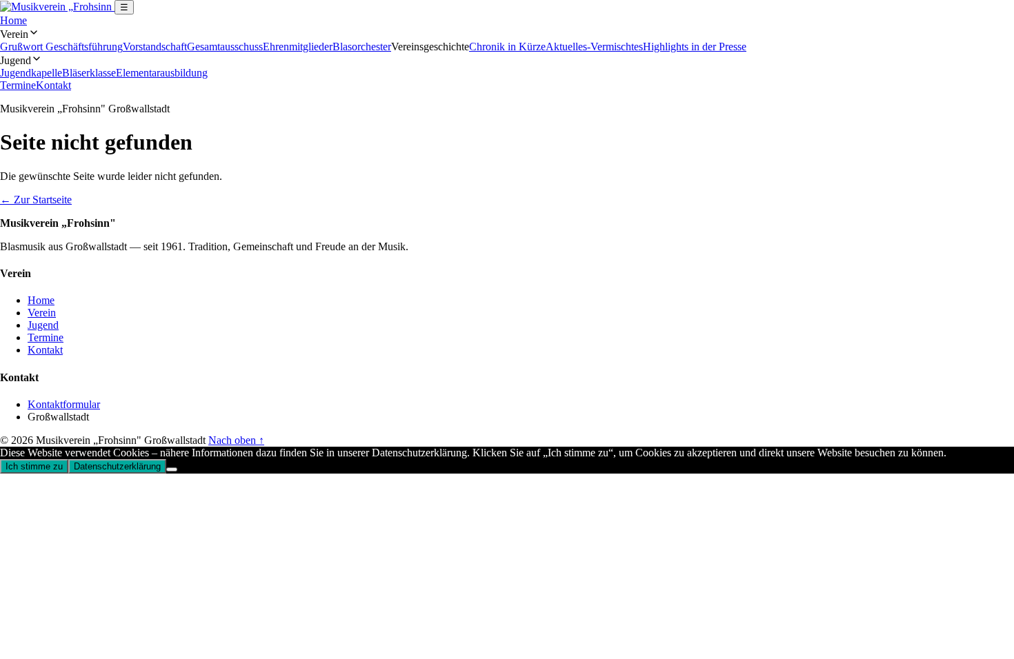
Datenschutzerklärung (117, 466)
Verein (42, 312)
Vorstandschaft (155, 46)
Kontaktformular (64, 404)
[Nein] (171, 469)
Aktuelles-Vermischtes (594, 46)
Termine (18, 85)
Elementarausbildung (162, 73)
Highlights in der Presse (694, 46)
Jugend (43, 325)
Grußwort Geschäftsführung (61, 46)
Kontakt (53, 85)
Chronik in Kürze (507, 46)
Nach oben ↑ (236, 440)
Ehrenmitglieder (297, 46)
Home (13, 20)
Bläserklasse (89, 73)
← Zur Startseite (36, 199)
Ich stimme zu (34, 466)
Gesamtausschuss (225, 46)
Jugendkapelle (31, 73)
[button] (507, 34)
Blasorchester (361, 46)
